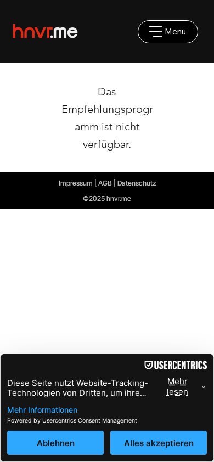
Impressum (76, 183)
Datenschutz (136, 183)
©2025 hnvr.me (107, 198)
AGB (105, 183)
